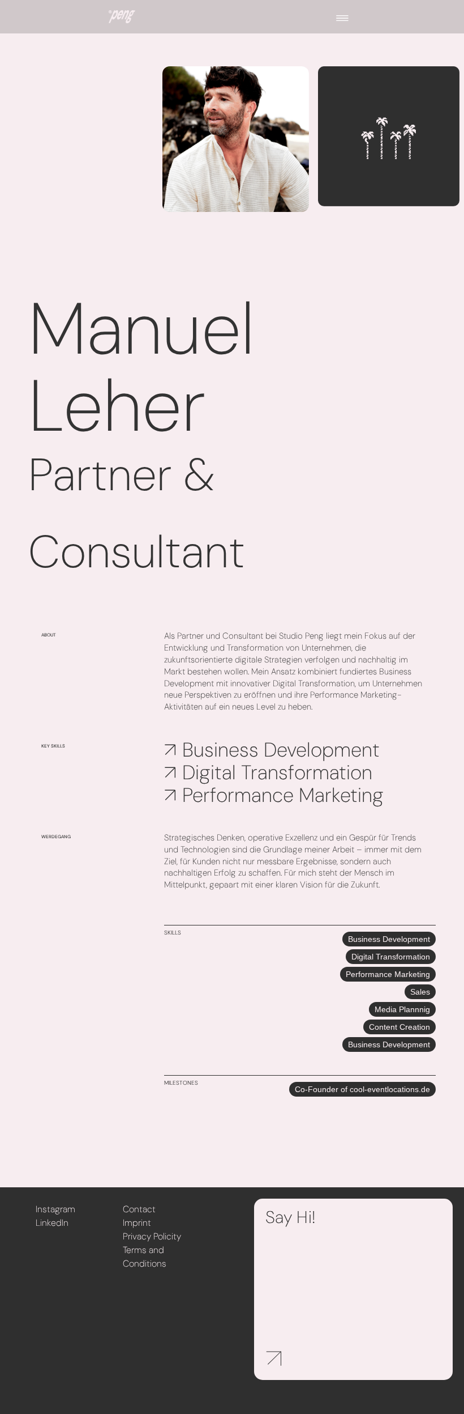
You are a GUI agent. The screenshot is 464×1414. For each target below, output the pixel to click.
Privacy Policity (152, 1236)
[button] (342, 17)
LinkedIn (52, 1223)
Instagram (55, 1209)
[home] (122, 16)
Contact (139, 1209)
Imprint (137, 1223)
